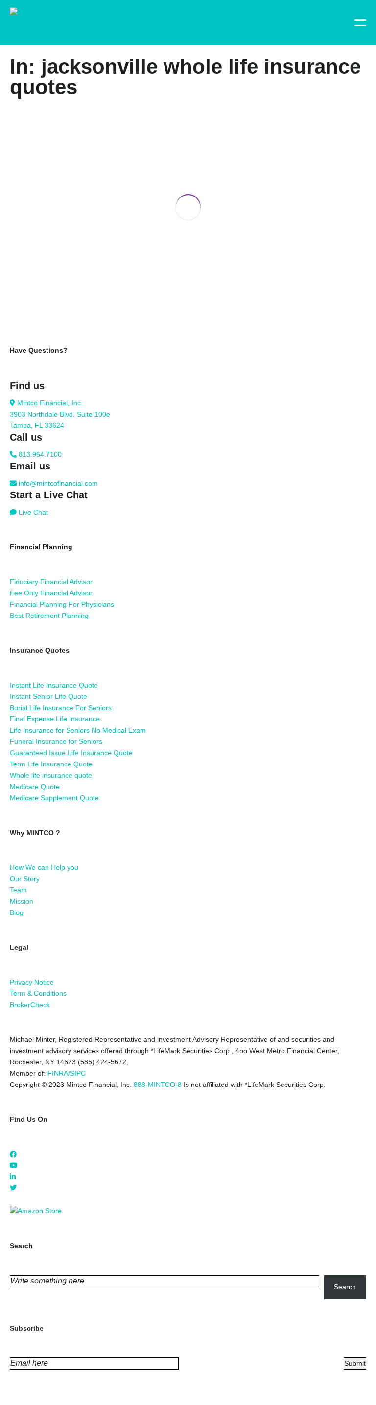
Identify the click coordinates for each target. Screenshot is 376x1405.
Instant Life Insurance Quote (54, 685)
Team (18, 890)
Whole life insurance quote (51, 775)
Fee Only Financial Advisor (51, 593)
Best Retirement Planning (49, 615)
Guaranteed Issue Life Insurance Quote (71, 753)
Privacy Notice (32, 982)
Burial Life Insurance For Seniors (61, 708)
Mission (21, 901)
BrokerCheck (30, 1005)
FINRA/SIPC (66, 1073)
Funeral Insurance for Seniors (56, 741)
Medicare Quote (35, 786)
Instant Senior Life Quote (48, 696)
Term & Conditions (38, 993)
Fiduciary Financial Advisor (51, 582)
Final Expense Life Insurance (55, 719)
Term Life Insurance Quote (51, 764)
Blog (17, 912)
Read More (27, 312)
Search (345, 1287)
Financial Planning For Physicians (62, 604)
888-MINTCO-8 (158, 1084)
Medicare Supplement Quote (54, 798)
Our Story (25, 879)
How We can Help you (44, 867)
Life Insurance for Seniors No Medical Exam (78, 730)
